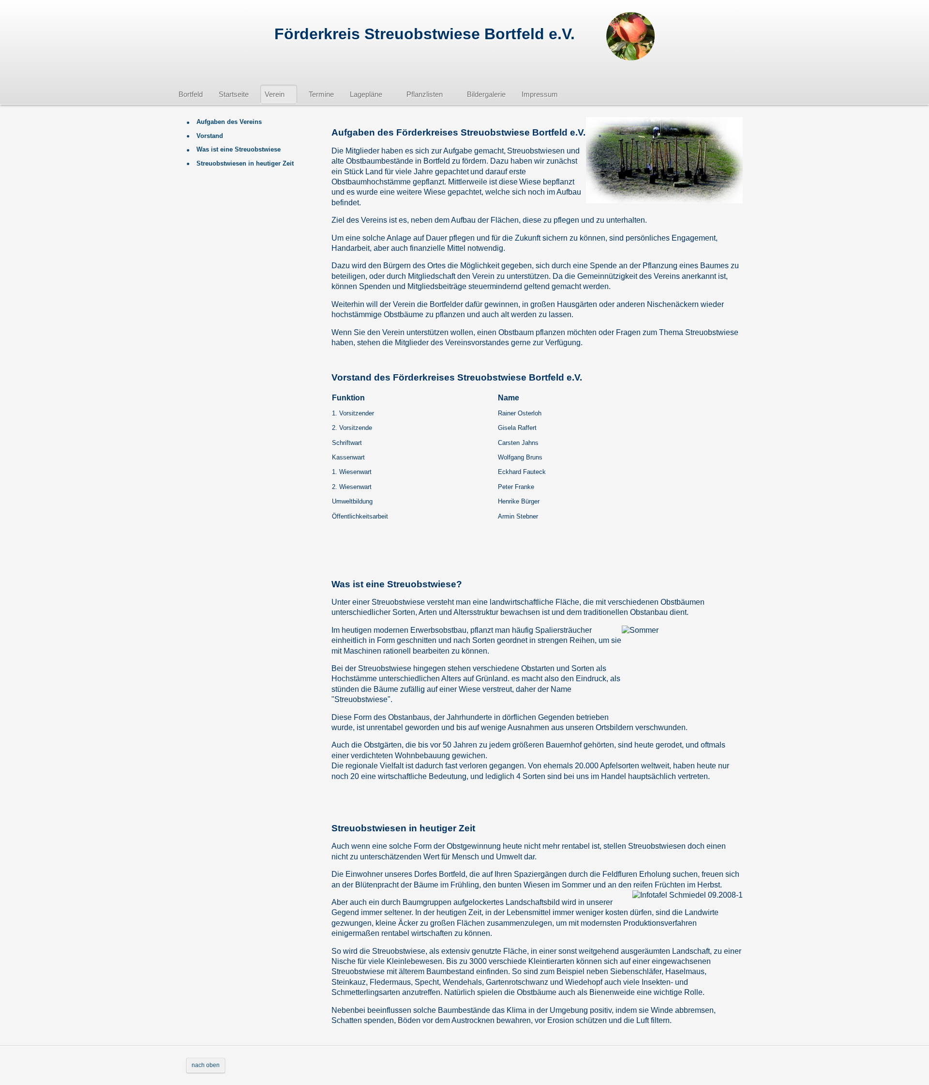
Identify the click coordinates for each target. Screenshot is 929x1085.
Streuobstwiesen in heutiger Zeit (244, 163)
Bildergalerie (486, 94)
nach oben (206, 1065)
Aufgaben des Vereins (228, 121)
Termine (321, 94)
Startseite (234, 94)
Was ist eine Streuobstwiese (238, 149)
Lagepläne (366, 94)
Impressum (540, 94)
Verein (275, 94)
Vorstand (209, 135)
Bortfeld (191, 94)
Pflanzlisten (424, 94)
